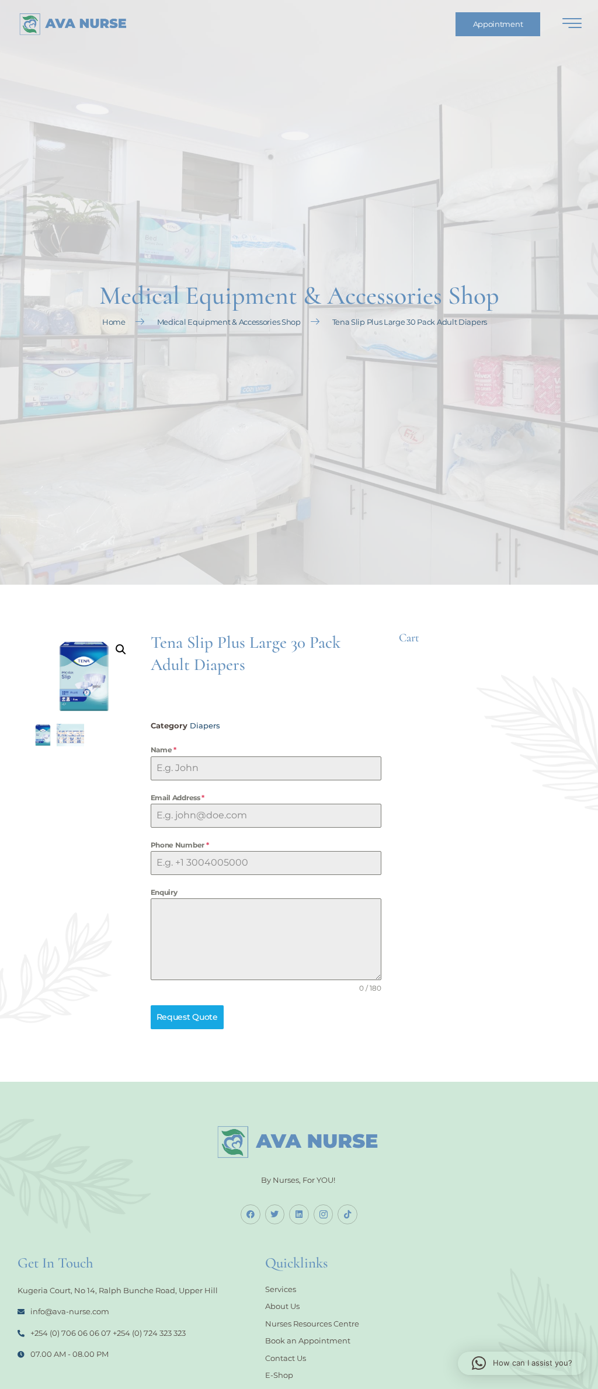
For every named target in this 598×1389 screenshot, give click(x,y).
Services (280, 1289)
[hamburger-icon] (572, 25)
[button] (120, 649)
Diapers (205, 725)
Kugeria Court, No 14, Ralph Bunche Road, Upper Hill (118, 1290)
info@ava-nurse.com (69, 1311)
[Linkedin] (299, 1214)
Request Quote (187, 1017)
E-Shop (279, 1375)
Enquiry (164, 892)
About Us (282, 1306)
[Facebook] (250, 1214)
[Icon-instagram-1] (323, 1214)
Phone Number (180, 845)
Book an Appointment (307, 1340)
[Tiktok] (347, 1214)
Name (163, 749)
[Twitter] (275, 1214)
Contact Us (285, 1358)
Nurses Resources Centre (312, 1323)
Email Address (178, 797)
